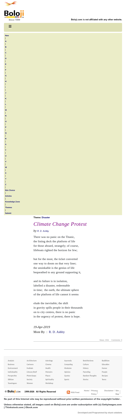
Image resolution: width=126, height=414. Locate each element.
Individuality (12, 372)
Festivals (30, 368)
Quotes (67, 376)
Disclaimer (108, 391)
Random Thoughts (89, 376)
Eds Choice (10, 190)
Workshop (49, 383)
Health (48, 368)
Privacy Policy (94, 392)
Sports (66, 380)
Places (47, 376)
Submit (8, 213)
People (104, 372)
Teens (104, 380)
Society (29, 380)
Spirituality (49, 380)
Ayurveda (68, 361)
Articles (8, 196)
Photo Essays (31, 376)
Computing (68, 365)
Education (105, 365)
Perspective (12, 376)
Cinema (48, 365)
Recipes (105, 376)
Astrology (49, 361)
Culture (86, 365)
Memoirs (48, 372)
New (7, 36)
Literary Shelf (32, 372)
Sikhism (11, 380)
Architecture (32, 361)
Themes (8, 207)
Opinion (67, 372)
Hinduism (68, 368)
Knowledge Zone (12, 202)
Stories (85, 380)
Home (86, 391)
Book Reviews (88, 361)
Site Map (117, 392)
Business (11, 365)
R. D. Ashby (43, 231)
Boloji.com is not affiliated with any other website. (96, 19)
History (85, 368)
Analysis (11, 361)
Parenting (86, 372)
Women (30, 383)
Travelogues (12, 383)
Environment (13, 368)
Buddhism (105, 361)
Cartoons (30, 365)
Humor (104, 368)
